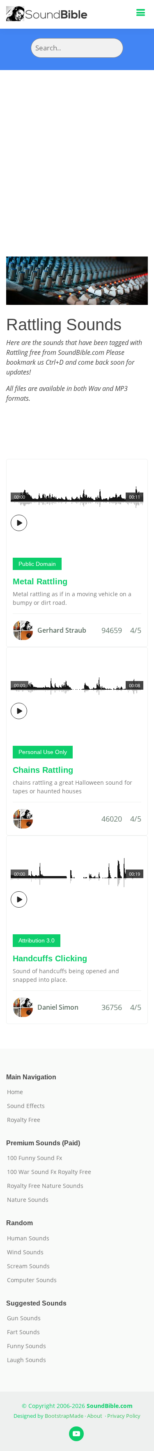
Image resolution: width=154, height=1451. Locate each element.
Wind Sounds (25, 1252)
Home (15, 1092)
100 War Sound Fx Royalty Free (49, 1172)
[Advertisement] (77, 151)
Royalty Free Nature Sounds (45, 1186)
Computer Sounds (32, 1280)
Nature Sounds (27, 1200)
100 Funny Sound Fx (34, 1158)
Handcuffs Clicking (50, 958)
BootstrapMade (64, 1415)
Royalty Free (23, 1120)
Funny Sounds (26, 1346)
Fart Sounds (23, 1332)
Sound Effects (26, 1106)
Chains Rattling (43, 769)
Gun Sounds (24, 1318)
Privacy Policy (123, 1415)
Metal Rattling (40, 581)
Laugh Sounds (26, 1360)
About (94, 1415)
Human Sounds (28, 1238)
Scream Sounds (28, 1266)
